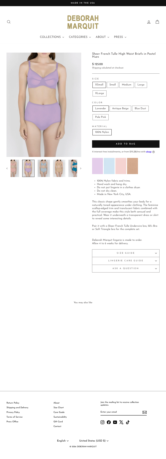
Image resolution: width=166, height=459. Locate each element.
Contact (57, 426)
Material (99, 126)
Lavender (100, 108)
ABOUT (101, 37)
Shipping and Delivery (17, 408)
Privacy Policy (13, 412)
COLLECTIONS (51, 37)
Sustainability (60, 417)
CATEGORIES (78, 37)
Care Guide (59, 412)
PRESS (119, 37)
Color (97, 103)
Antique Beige (120, 108)
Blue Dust (140, 108)
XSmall (99, 84)
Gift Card (58, 422)
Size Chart (58, 408)
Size (95, 79)
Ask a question (126, 268)
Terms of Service (14, 417)
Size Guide (126, 253)
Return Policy (12, 403)
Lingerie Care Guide (125, 261)
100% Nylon (102, 132)
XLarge (99, 93)
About (56, 403)
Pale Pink (100, 117)
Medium (126, 84)
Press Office (12, 422)
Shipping (96, 68)
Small (112, 84)
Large (140, 84)
